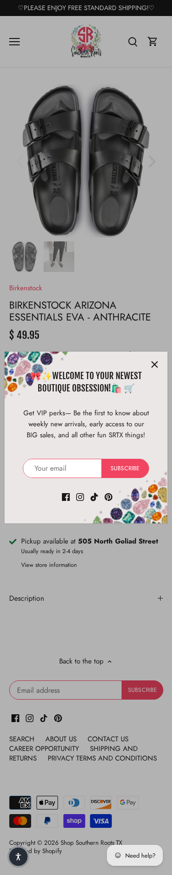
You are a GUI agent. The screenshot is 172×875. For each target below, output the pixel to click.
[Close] (154, 364)
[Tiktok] (94, 496)
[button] (18, 857)
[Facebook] (66, 496)
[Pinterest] (108, 496)
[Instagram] (80, 496)
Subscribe (125, 468)
